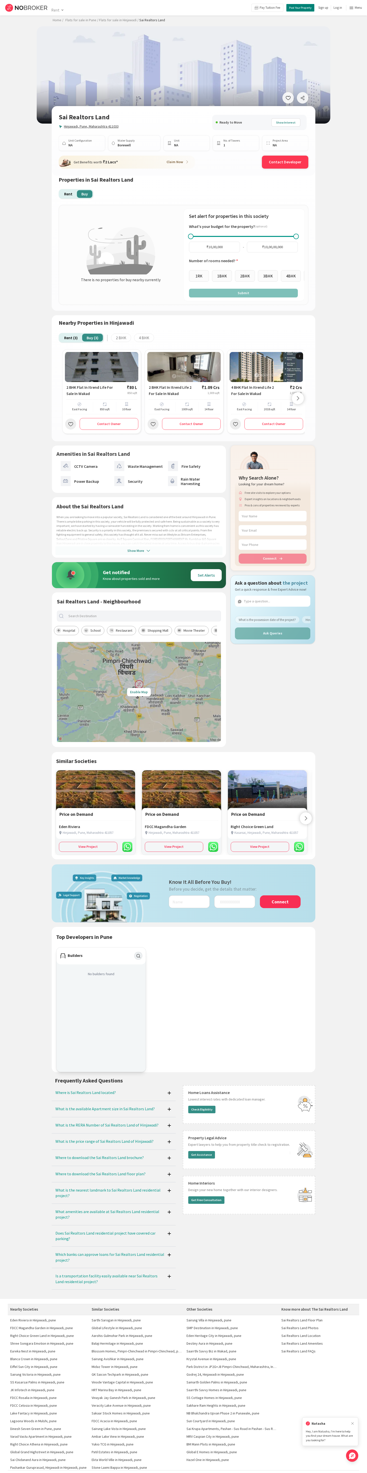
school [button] (95, 630)
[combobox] (143, 616)
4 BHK (144, 337)
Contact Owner (109, 424)
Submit (243, 293)
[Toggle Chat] (352, 1455)
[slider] (190, 236)
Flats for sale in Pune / (81, 20)
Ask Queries (272, 633)
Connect (270, 558)
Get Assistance (201, 1155)
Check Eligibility (201, 1109)
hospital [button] (69, 630)
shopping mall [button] (158, 630)
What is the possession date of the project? (267, 620)
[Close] (353, 1423)
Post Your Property (300, 8)
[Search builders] (138, 956)
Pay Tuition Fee (270, 8)
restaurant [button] (124, 630)
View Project (88, 846)
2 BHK (121, 337)
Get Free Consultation (206, 1200)
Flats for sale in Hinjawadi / (119, 20)
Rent (55, 10)
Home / (58, 20)
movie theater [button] (194, 630)
